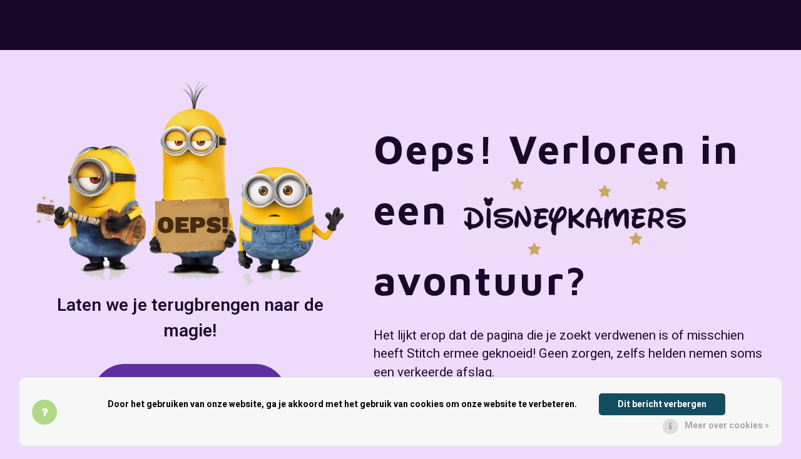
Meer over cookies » (727, 425)
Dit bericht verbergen (662, 404)
